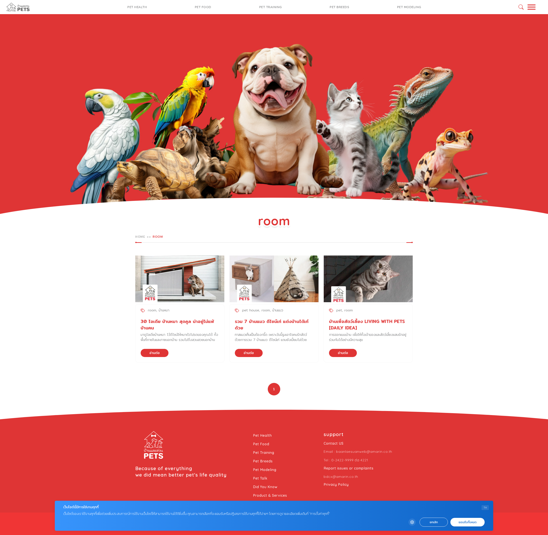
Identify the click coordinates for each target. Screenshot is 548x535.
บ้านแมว (277, 310)
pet (339, 310)
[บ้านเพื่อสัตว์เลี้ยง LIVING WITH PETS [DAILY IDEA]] (368, 279)
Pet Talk (260, 478)
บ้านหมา (164, 310)
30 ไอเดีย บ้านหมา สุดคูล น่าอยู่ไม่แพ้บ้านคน (177, 324)
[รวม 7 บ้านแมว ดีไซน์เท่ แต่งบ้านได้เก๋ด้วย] (274, 279)
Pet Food (203, 7)
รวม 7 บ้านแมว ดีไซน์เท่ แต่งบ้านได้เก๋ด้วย (271, 324)
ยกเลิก (434, 522)
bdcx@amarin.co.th (341, 476)
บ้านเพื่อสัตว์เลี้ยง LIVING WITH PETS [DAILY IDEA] (367, 324)
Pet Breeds (339, 7)
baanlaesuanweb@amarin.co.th (364, 451)
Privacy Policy (336, 484)
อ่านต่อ (154, 353)
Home (140, 236)
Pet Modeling (409, 7)
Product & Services (270, 495)
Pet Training (270, 7)
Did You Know (265, 487)
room (152, 310)
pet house (250, 310)
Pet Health (137, 7)
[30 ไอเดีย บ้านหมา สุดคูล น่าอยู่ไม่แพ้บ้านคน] (179, 279)
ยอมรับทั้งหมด (468, 522)
